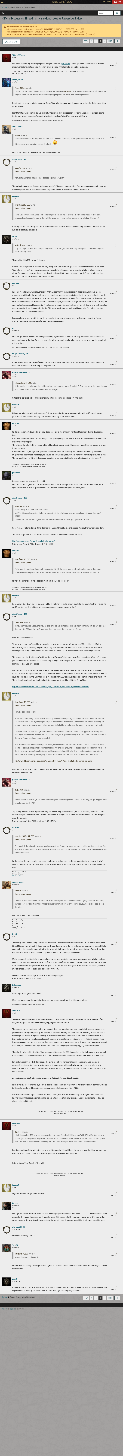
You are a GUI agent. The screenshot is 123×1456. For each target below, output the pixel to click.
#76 (116, 559)
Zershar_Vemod (18, 882)
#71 (116, 382)
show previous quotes (23, 171)
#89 (116, 1235)
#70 (116, 362)
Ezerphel (15, 283)
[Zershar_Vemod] (6, 885)
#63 (116, 88)
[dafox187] (6, 426)
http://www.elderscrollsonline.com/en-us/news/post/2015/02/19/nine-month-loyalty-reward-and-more (50, 687)
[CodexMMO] (6, 199)
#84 (116, 993)
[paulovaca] (6, 475)
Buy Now (117, 1)
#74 (116, 481)
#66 (116, 204)
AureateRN (16, 1011)
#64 (116, 135)
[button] (117, 41)
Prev (86, 41)
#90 (116, 1253)
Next (110, 41)
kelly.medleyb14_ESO (20, 354)
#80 (116, 789)
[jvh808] (6, 937)
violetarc (15, 828)
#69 (116, 336)
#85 (116, 1019)
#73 (116, 431)
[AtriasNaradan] (6, 129)
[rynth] (6, 331)
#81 (116, 836)
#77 (116, 603)
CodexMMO (16, 196)
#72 (116, 413)
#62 (116, 63)
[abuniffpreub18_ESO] (6, 162)
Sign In (4, 13)
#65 (116, 167)
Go (117, 13)
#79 (116, 702)
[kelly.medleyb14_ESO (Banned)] (6, 356)
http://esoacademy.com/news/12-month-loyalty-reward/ (33, 541)
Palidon (15, 1203)
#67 (116, 245)
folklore (17, 135)
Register (12, 1309)
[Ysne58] (6, 1248)
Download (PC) (106, 1)
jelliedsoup (16, 985)
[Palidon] (6, 1206)
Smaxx (14, 237)
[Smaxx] (6, 239)
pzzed (14, 1279)
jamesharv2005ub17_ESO (21, 372)
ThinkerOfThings (18, 55)
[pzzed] (6, 1281)
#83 (116, 942)
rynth (14, 328)
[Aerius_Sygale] (6, 82)
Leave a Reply (12, 42)
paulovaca (16, 473)
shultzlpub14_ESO (18, 1227)
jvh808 (14, 934)
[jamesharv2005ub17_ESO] (6, 375)
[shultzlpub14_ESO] (6, 1230)
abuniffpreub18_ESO (19, 159)
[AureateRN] (6, 1013)
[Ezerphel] (6, 286)
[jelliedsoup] (6, 988)
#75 (116, 506)
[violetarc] (6, 830)
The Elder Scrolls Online (61, 1)
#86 (116, 1131)
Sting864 (18, 1132)
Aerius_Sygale (17, 80)
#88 (116, 1213)
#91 (116, 1287)
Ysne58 (15, 1245)
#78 (116, 622)
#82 (116, 890)
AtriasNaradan (17, 127)
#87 (116, 1193)
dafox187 (15, 423)
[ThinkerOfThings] (6, 58)
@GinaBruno (65, 64)
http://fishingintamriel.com (19, 876)
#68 (116, 291)
